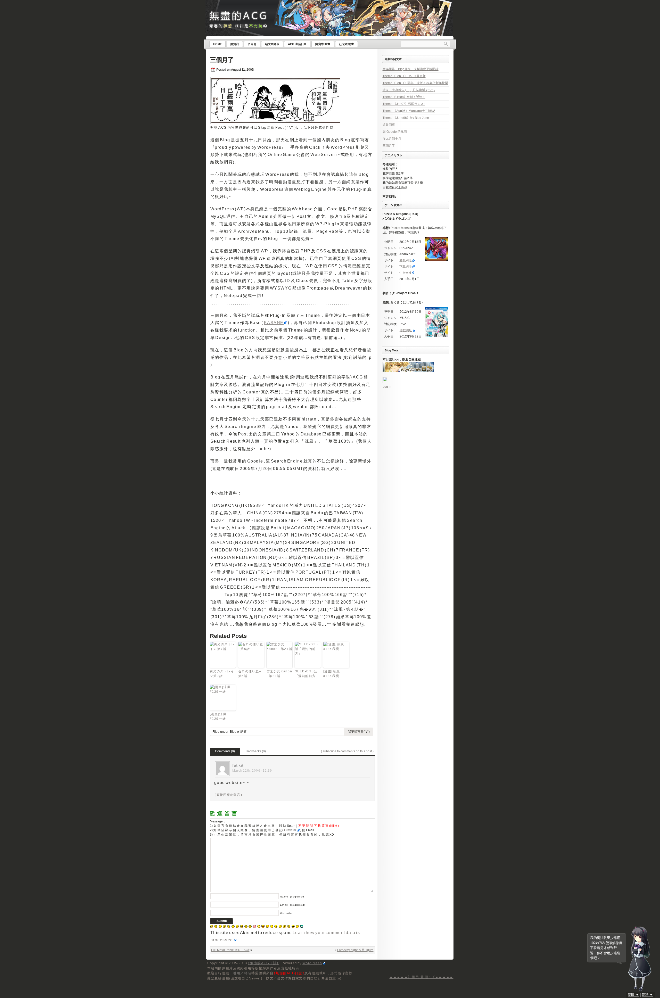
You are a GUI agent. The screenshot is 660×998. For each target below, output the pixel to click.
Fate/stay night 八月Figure (355, 950)
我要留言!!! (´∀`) (359, 731)
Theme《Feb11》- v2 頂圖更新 (404, 76)
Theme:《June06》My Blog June (406, 118)
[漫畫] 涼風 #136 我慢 (331, 674)
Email (293, 904)
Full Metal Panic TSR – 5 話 (230, 950)
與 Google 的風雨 (395, 132)
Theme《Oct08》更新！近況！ (404, 97)
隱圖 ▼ (633, 995)
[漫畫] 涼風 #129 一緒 (218, 716)
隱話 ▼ (647, 995)
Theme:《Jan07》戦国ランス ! (404, 104)
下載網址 (405, 266)
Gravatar (290, 830)
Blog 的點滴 (238, 731)
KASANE (274, 322)
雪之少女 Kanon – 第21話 (279, 674)
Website (286, 913)
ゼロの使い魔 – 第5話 (250, 674)
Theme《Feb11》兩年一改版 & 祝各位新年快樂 (415, 83)
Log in (387, 387)
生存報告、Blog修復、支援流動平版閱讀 (411, 69)
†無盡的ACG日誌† (263, 963)
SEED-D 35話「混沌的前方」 (307, 674)
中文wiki (405, 273)
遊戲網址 (405, 260)
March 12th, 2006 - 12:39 (252, 770)
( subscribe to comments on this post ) (347, 751)
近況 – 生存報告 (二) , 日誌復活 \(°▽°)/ (409, 90)
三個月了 (222, 59)
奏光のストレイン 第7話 (222, 674)
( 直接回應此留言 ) (228, 795)
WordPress (312, 963)
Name (293, 896)
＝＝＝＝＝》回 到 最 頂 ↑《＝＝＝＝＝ (421, 977)
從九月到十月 (392, 139)
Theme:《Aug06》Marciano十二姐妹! (409, 111)
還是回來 (389, 125)
